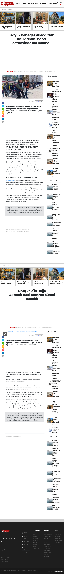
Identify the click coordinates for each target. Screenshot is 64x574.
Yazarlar (26, 541)
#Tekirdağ (26, 231)
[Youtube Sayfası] (10, 538)
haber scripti (10, 572)
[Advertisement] (32, 58)
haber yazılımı (40, 570)
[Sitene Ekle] (4, 542)
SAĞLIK (50, 4)
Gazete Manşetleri (47, 555)
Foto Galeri (24, 533)
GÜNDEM (24, 4)
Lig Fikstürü (47, 544)
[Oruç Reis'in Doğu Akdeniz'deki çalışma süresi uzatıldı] (22, 331)
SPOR (55, 4)
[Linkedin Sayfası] (12, 538)
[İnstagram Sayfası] (7, 538)
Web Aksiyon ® (59, 571)
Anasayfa (3, 9)
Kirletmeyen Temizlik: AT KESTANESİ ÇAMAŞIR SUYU (56, 244)
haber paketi (3, 572)
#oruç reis (9, 436)
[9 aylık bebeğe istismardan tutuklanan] (22, 87)
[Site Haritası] (2, 542)
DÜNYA (18, 4)
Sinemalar (47, 548)
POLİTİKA (31, 4)
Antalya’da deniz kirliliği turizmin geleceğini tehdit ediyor (55, 83)
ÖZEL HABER (36, 549)
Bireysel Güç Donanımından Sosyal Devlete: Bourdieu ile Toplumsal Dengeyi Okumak (56, 95)
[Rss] (15, 538)
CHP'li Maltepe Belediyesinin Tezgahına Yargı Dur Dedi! (56, 196)
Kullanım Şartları (5, 557)
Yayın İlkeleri (4, 550)
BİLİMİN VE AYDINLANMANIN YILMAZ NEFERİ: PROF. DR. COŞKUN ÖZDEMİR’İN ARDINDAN (56, 150)
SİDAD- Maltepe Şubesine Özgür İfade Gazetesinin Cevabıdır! (55, 207)
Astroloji (57, 542)
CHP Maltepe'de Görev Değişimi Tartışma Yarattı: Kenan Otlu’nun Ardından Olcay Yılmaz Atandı (56, 112)
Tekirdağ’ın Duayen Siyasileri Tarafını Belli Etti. (55, 162)
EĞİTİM (44, 4)
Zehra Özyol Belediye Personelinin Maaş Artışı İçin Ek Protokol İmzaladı (55, 233)
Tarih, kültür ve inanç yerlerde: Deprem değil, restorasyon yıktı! (56, 172)
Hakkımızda (4, 548)
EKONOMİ (38, 4)
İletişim (26, 552)
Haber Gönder (4, 561)
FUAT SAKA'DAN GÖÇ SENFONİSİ (56, 251)
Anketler (57, 536)
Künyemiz (24, 549)
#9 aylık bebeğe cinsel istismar (14, 231)
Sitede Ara (58, 534)
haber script (24, 572)
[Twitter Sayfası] (4, 538)
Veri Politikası (4, 552)
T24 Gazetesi (10, 180)
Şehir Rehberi (47, 552)
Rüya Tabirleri (58, 540)
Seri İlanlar (47, 550)
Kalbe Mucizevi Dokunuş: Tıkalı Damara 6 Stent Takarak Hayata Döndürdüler (56, 136)
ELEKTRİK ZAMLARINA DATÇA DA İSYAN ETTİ (55, 187)
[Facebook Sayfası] (1, 538)
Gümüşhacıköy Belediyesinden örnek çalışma (56, 224)
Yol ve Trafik (47, 536)
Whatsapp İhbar (5, 559)
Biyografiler (58, 538)
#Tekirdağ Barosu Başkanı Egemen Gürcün (17, 230)
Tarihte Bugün (48, 546)
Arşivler (26, 544)
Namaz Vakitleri (46, 539)
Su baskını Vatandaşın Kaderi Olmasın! (55, 125)
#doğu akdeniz (17, 436)
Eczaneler (46, 542)
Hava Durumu (48, 534)
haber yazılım (17, 572)
